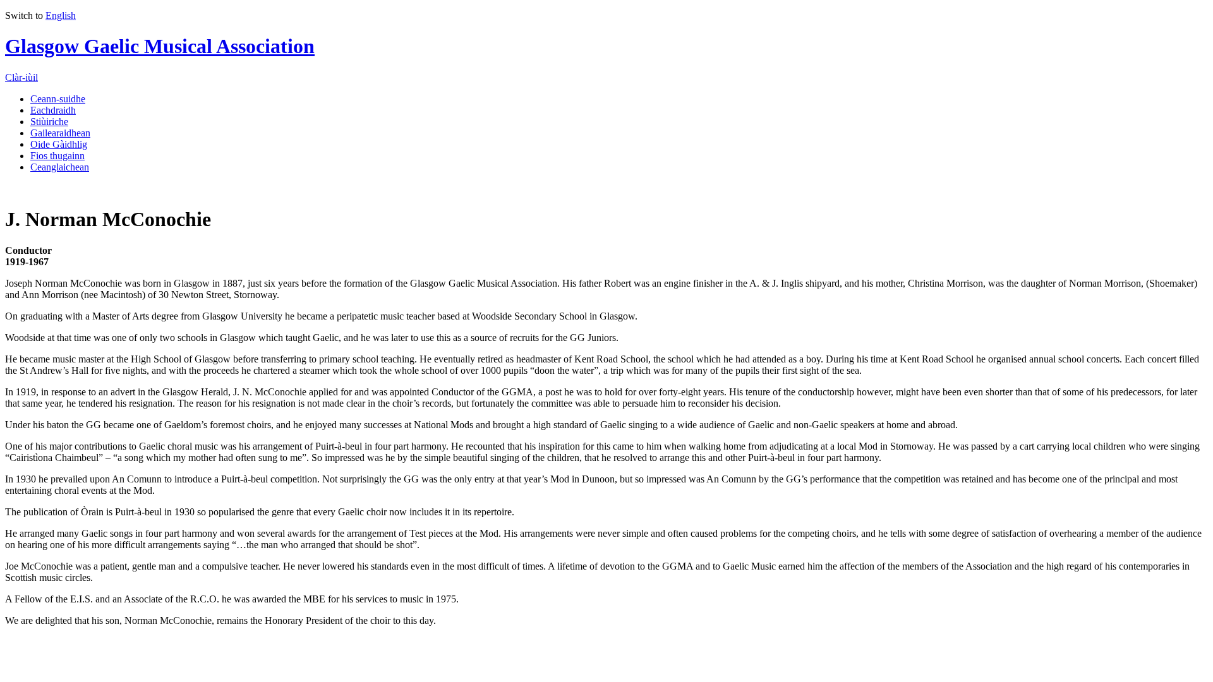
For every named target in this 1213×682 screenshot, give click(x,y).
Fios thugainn (57, 155)
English (60, 15)
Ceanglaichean (59, 167)
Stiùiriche (49, 121)
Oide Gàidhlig (58, 144)
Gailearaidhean (60, 133)
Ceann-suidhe (57, 98)
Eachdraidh (53, 110)
